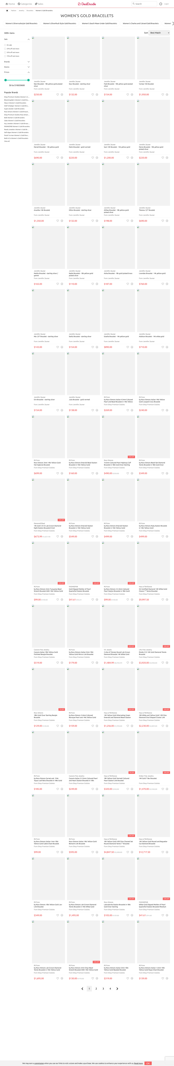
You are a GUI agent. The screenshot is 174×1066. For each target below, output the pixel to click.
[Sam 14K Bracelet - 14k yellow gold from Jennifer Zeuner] (118, 121)
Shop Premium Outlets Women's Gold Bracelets (17, 97)
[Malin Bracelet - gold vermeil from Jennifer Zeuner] (83, 121)
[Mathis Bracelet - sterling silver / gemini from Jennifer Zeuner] (48, 247)
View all (7, 141)
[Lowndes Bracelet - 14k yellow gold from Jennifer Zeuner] (153, 247)
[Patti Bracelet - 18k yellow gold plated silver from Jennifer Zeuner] (118, 58)
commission (39, 1063)
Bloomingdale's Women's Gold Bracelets (17, 100)
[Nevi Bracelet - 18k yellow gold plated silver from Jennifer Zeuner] (48, 58)
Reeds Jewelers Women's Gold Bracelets (17, 129)
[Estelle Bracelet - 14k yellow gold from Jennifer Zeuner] (118, 310)
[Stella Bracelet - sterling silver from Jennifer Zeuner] (83, 310)
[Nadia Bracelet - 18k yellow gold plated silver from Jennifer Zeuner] (83, 247)
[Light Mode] (160, 3)
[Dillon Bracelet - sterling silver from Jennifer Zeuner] (83, 184)
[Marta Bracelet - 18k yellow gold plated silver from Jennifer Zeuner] (153, 121)
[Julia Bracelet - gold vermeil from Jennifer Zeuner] (83, 373)
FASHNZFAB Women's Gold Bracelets (17, 126)
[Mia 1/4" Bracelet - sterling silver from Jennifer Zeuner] (48, 310)
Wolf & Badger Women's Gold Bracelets (17, 106)
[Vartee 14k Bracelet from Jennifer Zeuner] (153, 58)
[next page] (117, 988)
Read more (138, 1063)
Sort (146, 33)
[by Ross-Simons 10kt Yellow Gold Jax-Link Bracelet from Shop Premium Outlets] (48, 878)
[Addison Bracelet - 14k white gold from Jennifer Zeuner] (153, 310)
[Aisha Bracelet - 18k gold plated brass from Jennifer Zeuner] (118, 247)
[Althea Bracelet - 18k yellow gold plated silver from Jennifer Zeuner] (118, 184)
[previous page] (82, 988)
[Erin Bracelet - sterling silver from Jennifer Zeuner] (48, 373)
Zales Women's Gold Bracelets (14, 120)
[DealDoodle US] (87, 4)
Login (166, 4)
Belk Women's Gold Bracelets (14, 117)
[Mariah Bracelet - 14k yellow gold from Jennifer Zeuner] (48, 121)
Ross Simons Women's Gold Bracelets (17, 111)
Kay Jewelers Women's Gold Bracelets (17, 123)
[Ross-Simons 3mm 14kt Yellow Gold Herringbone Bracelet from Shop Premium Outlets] (48, 436)
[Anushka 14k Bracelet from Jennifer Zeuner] (48, 184)
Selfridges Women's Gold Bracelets (16, 132)
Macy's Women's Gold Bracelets (15, 103)
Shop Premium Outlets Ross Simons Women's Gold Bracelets (17, 115)
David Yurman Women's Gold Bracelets (17, 135)
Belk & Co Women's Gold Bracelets (16, 138)
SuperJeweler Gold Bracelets (14, 109)
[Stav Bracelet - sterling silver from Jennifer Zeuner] (83, 58)
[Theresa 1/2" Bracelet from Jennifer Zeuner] (153, 184)
